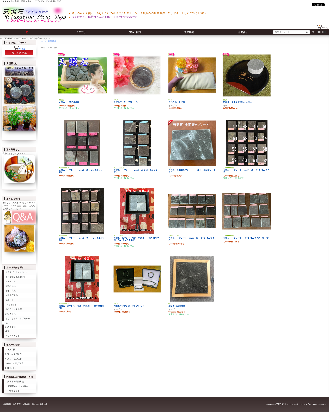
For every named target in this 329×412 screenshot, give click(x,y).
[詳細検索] (313, 32)
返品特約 (189, 32)
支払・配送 (135, 32)
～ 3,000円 (10, 349)
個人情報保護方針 (39, 404)
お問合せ (243, 32)
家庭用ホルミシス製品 (16, 386)
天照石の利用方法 (14, 381)
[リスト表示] (318, 32)
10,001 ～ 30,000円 (14, 363)
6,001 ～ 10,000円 (13, 359)
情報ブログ (12, 391)
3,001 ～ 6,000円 (13, 354)
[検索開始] (307, 32)
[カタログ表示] (324, 32)
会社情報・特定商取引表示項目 (16, 404)
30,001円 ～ (10, 368)
